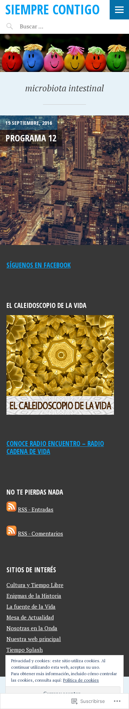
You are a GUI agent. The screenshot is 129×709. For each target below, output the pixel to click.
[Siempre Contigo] (64, 53)
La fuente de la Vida (31, 606)
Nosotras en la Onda (31, 628)
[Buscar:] (49, 26)
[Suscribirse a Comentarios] (11, 533)
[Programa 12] (64, 180)
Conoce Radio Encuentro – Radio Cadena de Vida (55, 447)
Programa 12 (31, 138)
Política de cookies (81, 680)
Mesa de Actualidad (30, 617)
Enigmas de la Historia (33, 595)
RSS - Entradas (35, 509)
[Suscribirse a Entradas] (11, 509)
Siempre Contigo (52, 9)
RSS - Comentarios (40, 533)
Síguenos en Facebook (38, 264)
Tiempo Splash (24, 649)
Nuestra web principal (33, 638)
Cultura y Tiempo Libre (34, 584)
